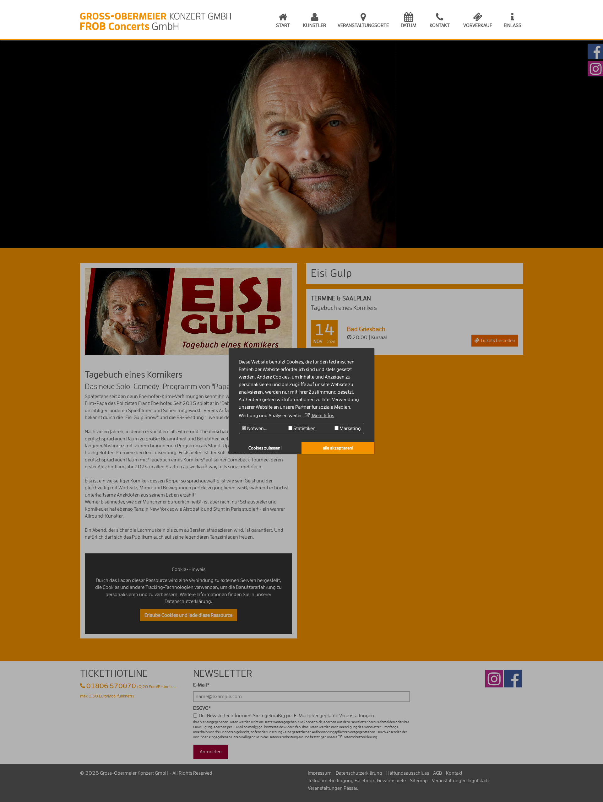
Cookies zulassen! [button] (265, 448)
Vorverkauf (477, 25)
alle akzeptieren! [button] (338, 448)
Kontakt (440, 25)
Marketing (350, 428)
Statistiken (304, 428)
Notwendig (258, 428)
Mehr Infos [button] (322, 415)
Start (283, 25)
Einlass (512, 25)
